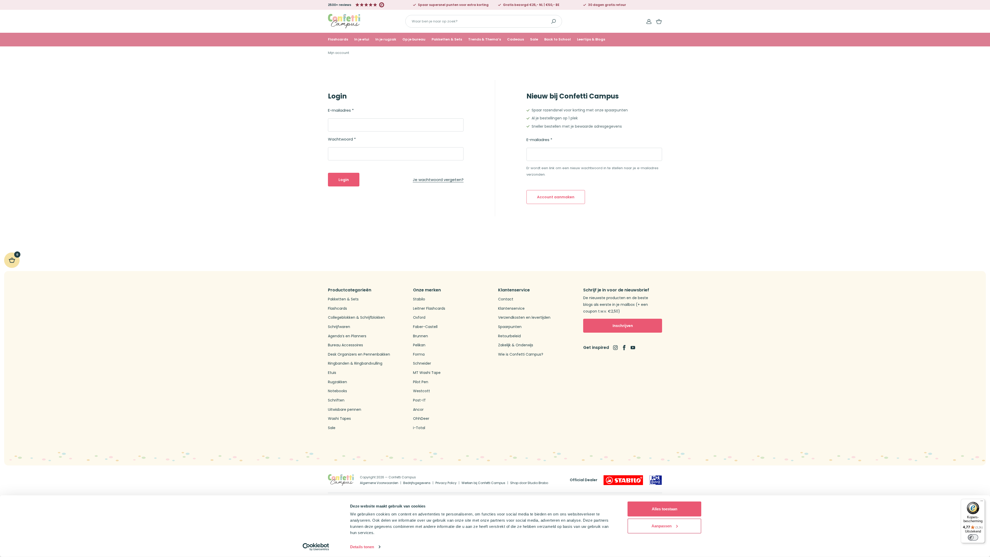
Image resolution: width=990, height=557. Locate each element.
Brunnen (420, 336)
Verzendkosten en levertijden (524, 317)
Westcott (421, 391)
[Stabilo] (623, 480)
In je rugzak (385, 39)
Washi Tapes (339, 418)
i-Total (419, 427)
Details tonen (362, 547)
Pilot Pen (420, 382)
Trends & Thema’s (484, 39)
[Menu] (982, 502)
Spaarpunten (510, 326)
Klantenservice (511, 308)
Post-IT (419, 400)
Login (344, 179)
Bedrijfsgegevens (417, 483)
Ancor (418, 409)
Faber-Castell (425, 326)
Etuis (332, 372)
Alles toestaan (664, 509)
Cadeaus (515, 39)
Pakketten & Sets (447, 39)
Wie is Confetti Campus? (520, 354)
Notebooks (337, 391)
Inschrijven (623, 325)
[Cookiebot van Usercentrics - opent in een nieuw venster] (316, 547)
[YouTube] (633, 347)
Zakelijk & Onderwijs (515, 345)
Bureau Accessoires (345, 345)
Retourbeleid (509, 336)
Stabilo (419, 299)
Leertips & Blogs (591, 39)
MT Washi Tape (427, 372)
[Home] (344, 21)
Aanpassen (661, 525)
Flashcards (338, 39)
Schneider (422, 363)
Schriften (336, 400)
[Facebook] (624, 347)
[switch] (973, 537)
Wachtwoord (342, 139)
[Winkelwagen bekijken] (659, 21)
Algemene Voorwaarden (379, 483)
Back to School (557, 39)
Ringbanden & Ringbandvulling (355, 363)
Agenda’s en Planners (347, 336)
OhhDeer (421, 418)
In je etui (361, 39)
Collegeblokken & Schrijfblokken (356, 317)
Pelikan (419, 345)
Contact (505, 299)
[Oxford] (655, 480)
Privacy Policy (446, 483)
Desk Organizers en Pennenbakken (359, 354)
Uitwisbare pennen (344, 409)
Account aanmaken (555, 197)
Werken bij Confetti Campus (483, 483)
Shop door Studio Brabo (529, 483)
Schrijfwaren (339, 326)
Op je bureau (413, 39)
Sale (534, 39)
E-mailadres (341, 110)
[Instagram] (615, 347)
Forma (419, 354)
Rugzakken (337, 382)
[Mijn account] (648, 21)
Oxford (419, 317)
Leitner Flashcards (429, 308)
